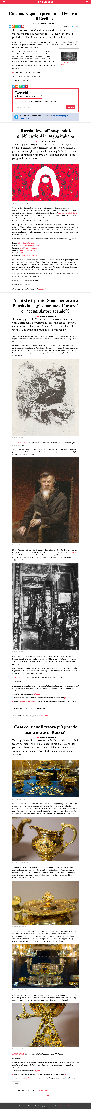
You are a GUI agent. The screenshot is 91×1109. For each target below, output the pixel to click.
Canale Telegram (29, 243)
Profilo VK (40, 246)
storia (16, 1083)
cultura (29, 708)
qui (65, 698)
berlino (16, 80)
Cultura (36, 316)
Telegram (36, 694)
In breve (25, 80)
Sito (19, 243)
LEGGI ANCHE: (18, 443)
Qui (13, 72)
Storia (36, 141)
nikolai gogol (40, 708)
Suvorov (73, 552)
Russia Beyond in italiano (67, 213)
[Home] (4, 2)
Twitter (76, 26)
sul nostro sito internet (28, 701)
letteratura (18, 708)
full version (43, 289)
